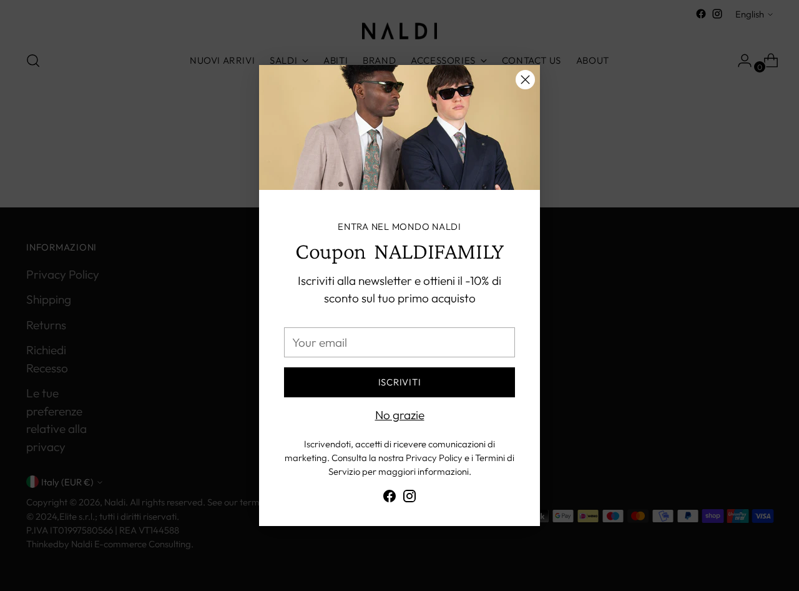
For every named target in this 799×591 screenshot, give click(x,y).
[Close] (525, 79)
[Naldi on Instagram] (409, 499)
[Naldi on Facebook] (389, 499)
